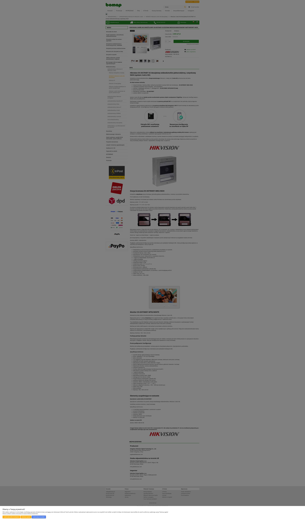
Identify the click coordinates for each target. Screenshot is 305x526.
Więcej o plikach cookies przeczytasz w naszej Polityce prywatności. (20, 513)
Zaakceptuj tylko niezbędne (11, 517)
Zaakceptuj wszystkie (39, 517)
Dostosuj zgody (26, 517)
